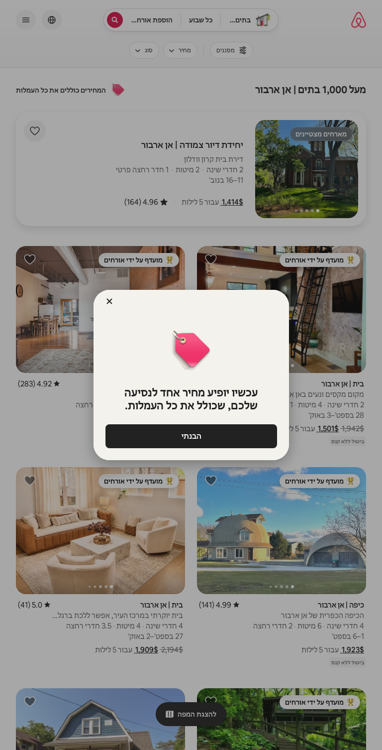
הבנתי (191, 436)
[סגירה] (109, 301)
